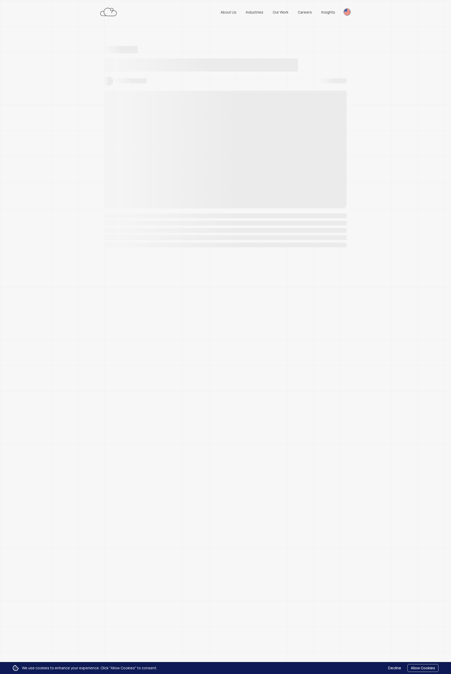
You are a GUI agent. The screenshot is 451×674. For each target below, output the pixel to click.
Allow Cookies (423, 667)
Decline (394, 667)
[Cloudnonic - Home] (108, 12)
